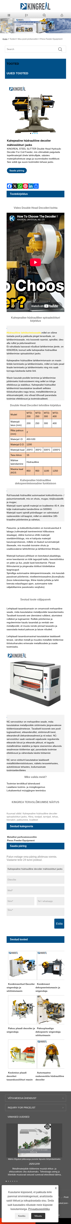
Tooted (13, 39)
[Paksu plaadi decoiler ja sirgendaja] (22, 1009)
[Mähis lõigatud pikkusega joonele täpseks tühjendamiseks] (34, 1140)
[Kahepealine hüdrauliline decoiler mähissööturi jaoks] (33, 111)
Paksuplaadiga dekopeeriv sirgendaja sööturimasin (48, 1032)
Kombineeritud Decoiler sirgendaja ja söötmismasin (21, 987)
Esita (59, 923)
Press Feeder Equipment (51, 39)
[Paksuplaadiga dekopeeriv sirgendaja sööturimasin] (51, 1009)
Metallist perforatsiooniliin (22, 836)
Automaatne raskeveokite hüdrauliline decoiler (50, 1076)
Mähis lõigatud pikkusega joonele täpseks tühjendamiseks (34, 1159)
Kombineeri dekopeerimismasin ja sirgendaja (48, 987)
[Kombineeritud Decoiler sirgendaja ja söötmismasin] (22, 965)
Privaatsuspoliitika (39, 1209)
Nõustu (38, 1216)
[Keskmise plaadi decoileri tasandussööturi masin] (22, 1054)
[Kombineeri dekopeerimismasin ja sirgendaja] (51, 965)
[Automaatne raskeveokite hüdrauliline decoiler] (51, 1054)
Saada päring (16, 170)
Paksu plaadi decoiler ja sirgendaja (21, 1030)
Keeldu (21, 1216)
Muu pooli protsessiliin (28, 39)
